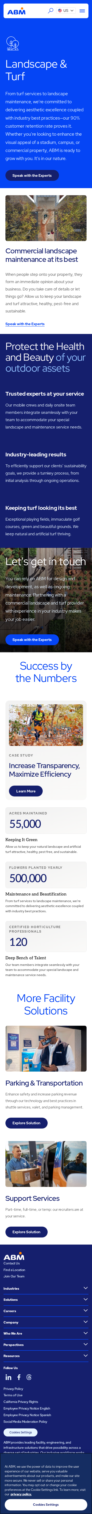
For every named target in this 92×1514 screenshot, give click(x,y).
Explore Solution (26, 1122)
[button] (66, 10)
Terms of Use (13, 1395)
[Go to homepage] (16, 11)
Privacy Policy (13, 1389)
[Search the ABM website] (50, 10)
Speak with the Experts (32, 175)
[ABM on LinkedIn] (8, 1377)
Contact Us (12, 1263)
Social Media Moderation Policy (25, 1421)
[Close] (86, 1459)
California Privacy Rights (21, 1402)
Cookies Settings (20, 1432)
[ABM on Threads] (28, 1377)
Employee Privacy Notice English (27, 1408)
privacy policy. (21, 1494)
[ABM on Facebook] (18, 1377)
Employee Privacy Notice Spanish (27, 1415)
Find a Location (14, 1270)
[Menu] (80, 10)
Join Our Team (14, 1276)
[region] (46, 1483)
